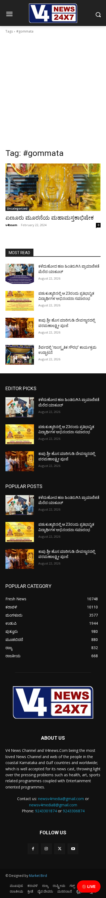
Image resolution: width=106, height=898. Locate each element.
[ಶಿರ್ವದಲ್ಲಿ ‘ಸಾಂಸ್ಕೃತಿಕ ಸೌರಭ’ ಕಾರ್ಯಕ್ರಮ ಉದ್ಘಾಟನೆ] (19, 355)
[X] (59, 849)
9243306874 (74, 810)
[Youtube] (73, 849)
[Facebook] (33, 849)
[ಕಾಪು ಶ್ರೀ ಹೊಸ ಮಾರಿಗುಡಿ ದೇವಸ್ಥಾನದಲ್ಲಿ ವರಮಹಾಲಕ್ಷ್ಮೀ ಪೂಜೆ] (19, 328)
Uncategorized (17, 208)
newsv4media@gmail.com (61, 798)
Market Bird (38, 875)
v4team (11, 225)
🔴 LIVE (89, 886)
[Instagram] (46, 849)
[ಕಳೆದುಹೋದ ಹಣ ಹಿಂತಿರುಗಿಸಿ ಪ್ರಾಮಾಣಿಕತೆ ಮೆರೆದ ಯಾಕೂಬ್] (19, 274)
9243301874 (46, 810)
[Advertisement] (53, 92)
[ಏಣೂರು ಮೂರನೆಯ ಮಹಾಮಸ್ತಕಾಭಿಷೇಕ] (53, 187)
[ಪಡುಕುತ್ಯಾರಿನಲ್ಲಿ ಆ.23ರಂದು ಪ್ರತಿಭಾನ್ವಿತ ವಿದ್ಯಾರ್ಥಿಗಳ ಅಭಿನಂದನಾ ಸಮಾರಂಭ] (19, 301)
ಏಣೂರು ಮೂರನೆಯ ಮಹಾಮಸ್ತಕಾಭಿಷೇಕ (49, 217)
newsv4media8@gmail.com (53, 804)
